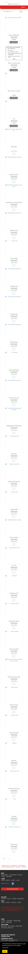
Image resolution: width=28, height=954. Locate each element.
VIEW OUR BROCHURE (12, 889)
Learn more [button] (5, 947)
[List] (24, 11)
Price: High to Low (8, 11)
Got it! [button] (4, 951)
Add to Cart (14, 42)
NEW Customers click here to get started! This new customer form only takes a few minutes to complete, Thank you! (12, 908)
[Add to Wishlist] (8, 42)
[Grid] (21, 11)
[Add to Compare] (19, 42)
